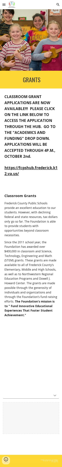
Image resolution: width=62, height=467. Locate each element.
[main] (31, 80)
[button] (4, 4)
